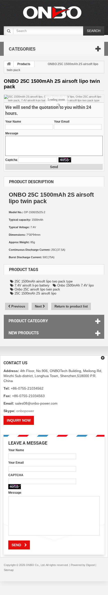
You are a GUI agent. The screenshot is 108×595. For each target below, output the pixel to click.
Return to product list (71, 306)
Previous (17, 306)
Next (39, 306)
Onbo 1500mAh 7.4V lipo (75, 285)
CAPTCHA (15, 475)
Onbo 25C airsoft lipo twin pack (37, 289)
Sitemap (9, 569)
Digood (90, 564)
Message (11, 133)
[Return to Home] (9, 64)
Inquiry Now (19, 420)
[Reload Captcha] (65, 159)
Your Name (13, 121)
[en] (52, 12)
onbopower (25, 411)
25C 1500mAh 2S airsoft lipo (35, 293)
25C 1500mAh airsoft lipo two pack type (43, 281)
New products (24, 332)
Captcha (11, 160)
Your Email (61, 121)
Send (54, 166)
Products (23, 64)
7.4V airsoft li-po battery (31, 285)
